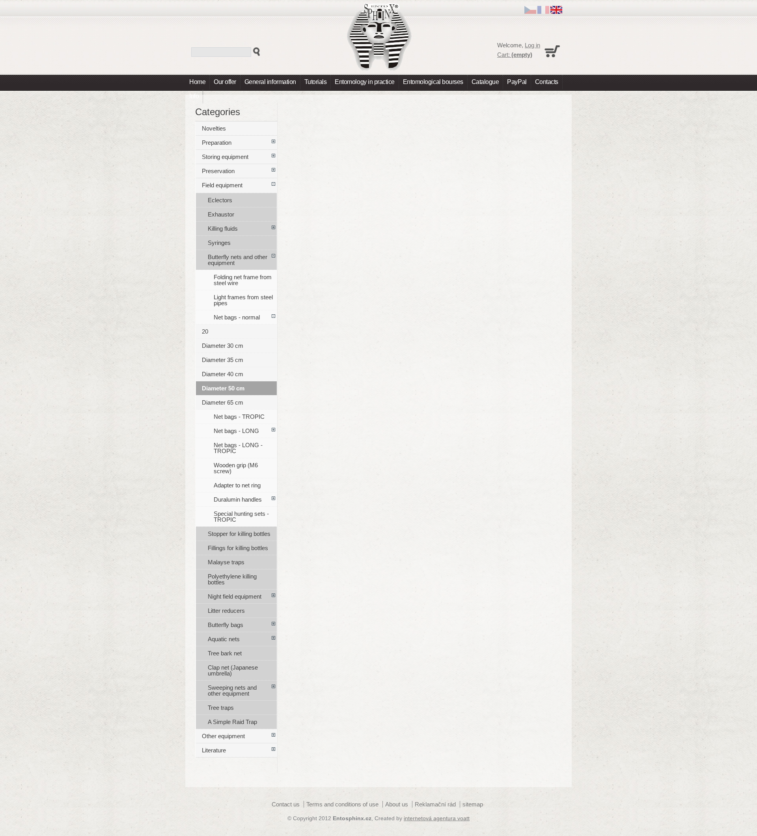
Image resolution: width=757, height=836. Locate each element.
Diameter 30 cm (222, 345)
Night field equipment (234, 596)
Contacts (546, 81)
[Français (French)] (543, 11)
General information (270, 81)
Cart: (514, 54)
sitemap (472, 804)
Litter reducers (226, 610)
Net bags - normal (237, 317)
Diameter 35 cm (222, 359)
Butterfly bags (225, 624)
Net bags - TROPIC (239, 416)
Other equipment (223, 736)
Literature (214, 750)
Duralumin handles (238, 499)
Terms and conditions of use (342, 804)
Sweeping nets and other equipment (232, 690)
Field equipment (222, 185)
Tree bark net (225, 653)
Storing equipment (225, 156)
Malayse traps (226, 562)
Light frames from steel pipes (243, 300)
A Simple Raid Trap (232, 721)
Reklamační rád (435, 804)
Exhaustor (221, 214)
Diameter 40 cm (222, 374)
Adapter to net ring (237, 485)
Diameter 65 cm (222, 402)
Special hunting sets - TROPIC (241, 516)
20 (205, 331)
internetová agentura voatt (437, 818)
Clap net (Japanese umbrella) (233, 670)
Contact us (286, 804)
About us (396, 804)
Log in (532, 45)
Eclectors (220, 200)
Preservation (218, 171)
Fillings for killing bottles (238, 548)
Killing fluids (223, 228)
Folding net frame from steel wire (243, 280)
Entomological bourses (433, 81)
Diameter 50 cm (223, 388)
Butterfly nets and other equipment (237, 260)
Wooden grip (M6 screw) (236, 468)
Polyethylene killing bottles (232, 579)
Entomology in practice (364, 81)
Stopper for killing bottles (239, 533)
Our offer (225, 81)
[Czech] (530, 11)
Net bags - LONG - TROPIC (238, 448)
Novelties (214, 128)
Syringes (219, 242)
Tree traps (221, 707)
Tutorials (315, 81)
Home (197, 81)
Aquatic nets (224, 639)
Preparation (216, 142)
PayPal (516, 81)
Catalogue (485, 81)
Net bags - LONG (236, 430)
